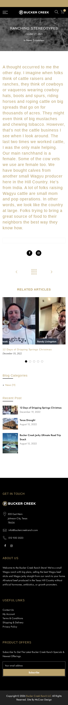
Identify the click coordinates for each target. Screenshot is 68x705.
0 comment (38, 40)
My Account (9, 614)
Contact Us (8, 610)
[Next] (61, 330)
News (29, 40)
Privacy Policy (10, 626)
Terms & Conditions (13, 618)
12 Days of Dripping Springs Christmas (41, 407)
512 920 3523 (15, 538)
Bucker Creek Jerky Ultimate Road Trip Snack (40, 437)
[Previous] (6, 330)
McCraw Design (43, 699)
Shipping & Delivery (13, 622)
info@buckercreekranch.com (23, 530)
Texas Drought (27, 420)
